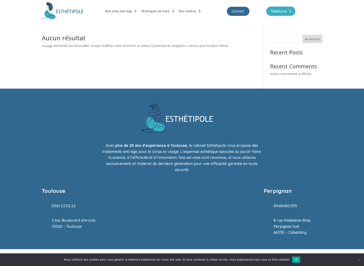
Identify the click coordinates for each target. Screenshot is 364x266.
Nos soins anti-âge (118, 11)
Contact (238, 11)
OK (296, 259)
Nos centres (187, 11)
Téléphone (279, 11)
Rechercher (312, 39)
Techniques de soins (155, 11)
